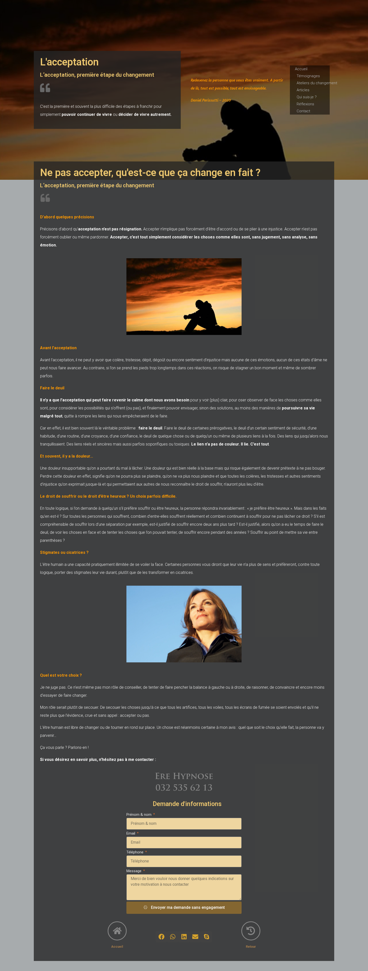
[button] (161, 936)
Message (134, 871)
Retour (251, 946)
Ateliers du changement (317, 83)
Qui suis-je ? (307, 97)
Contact (303, 111)
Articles (303, 90)
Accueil (301, 69)
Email (131, 833)
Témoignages (308, 76)
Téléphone (135, 852)
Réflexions (305, 104)
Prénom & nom (139, 814)
